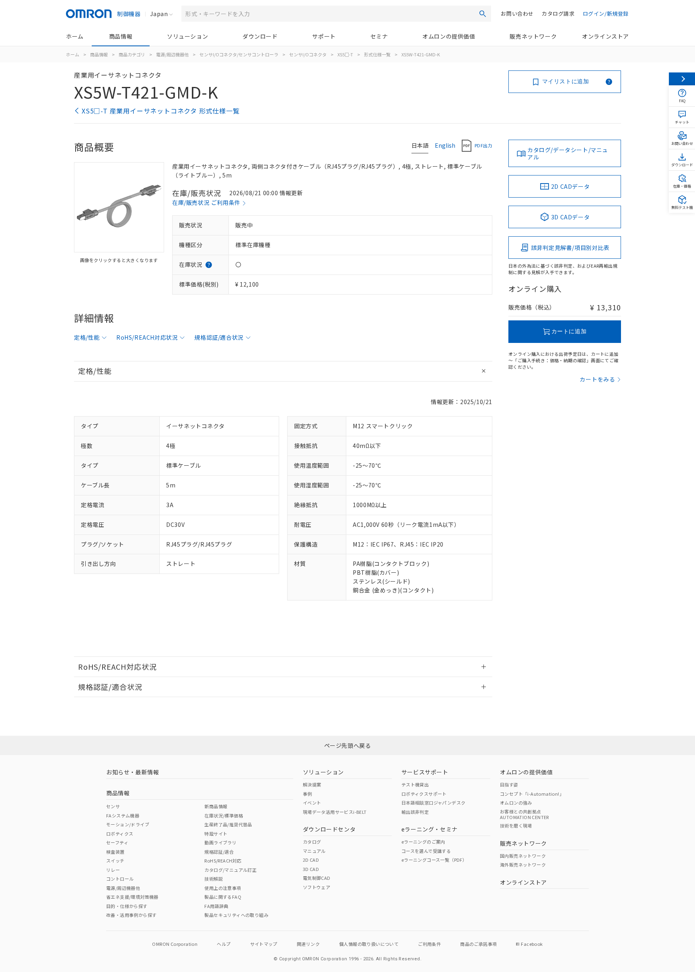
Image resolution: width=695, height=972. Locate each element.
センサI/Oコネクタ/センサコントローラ (238, 54)
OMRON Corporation (174, 944)
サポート (323, 36)
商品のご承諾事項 (478, 944)
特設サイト (215, 833)
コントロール (120, 878)
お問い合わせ (517, 13)
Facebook (532, 944)
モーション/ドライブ (127, 824)
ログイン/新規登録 (606, 13)
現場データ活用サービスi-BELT (335, 812)
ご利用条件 (429, 944)
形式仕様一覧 (377, 54)
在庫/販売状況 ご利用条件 (206, 202)
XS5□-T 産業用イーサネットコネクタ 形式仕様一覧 (161, 111)
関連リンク (308, 944)
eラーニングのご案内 (423, 841)
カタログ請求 (558, 13)
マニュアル (314, 851)
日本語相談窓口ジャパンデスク (433, 802)
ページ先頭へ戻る (347, 745)
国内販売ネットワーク (523, 855)
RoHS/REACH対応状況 (147, 337)
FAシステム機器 (122, 815)
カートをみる (597, 379)
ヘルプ (223, 944)
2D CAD (311, 859)
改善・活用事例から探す (131, 915)
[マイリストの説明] (609, 82)
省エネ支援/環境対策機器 (132, 897)
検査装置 (115, 851)
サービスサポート (424, 772)
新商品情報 (215, 806)
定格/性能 (87, 337)
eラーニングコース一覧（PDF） (434, 859)
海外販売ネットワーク (523, 864)
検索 (483, 13)
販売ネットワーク (533, 36)
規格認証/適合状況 (218, 337)
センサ (113, 806)
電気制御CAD (317, 878)
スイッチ (115, 860)
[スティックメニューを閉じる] (682, 78)
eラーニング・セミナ (429, 829)
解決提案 (312, 784)
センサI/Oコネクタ (308, 54)
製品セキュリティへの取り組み (236, 915)
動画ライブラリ (220, 842)
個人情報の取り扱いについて (369, 944)
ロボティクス (119, 833)
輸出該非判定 (415, 812)
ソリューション (187, 36)
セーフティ (117, 842)
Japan (159, 14)
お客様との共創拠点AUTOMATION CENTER (524, 814)
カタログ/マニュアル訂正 (230, 870)
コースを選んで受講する (426, 851)
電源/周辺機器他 (172, 54)
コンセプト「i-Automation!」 (532, 793)
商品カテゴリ (132, 54)
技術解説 (213, 878)
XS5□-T (345, 54)
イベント (312, 802)
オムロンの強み (516, 802)
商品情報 (120, 36)
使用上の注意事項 (222, 888)
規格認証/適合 (219, 851)
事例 (307, 793)
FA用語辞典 (216, 906)
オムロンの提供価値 (448, 36)
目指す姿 (509, 784)
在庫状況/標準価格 (223, 815)
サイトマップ (264, 944)
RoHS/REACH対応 (222, 860)
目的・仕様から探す (127, 906)
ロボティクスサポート (424, 793)
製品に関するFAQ (222, 897)
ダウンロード (260, 36)
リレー (113, 870)
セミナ (379, 36)
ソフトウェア (316, 887)
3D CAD (311, 869)
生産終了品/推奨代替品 (228, 824)
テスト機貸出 (415, 784)
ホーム (75, 36)
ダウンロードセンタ (329, 829)
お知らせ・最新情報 (132, 772)
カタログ (312, 841)
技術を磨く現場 (516, 825)
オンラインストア (605, 36)
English (445, 145)
